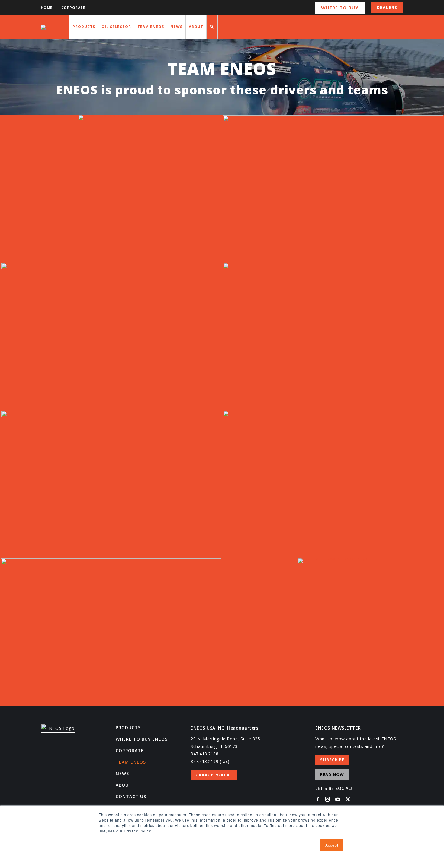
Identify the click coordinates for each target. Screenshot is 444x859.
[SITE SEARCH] (212, 27)
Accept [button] (331, 845)
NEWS (122, 773)
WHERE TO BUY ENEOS (142, 739)
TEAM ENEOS (131, 762)
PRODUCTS (128, 727)
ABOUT (124, 785)
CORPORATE (130, 750)
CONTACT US (131, 796)
